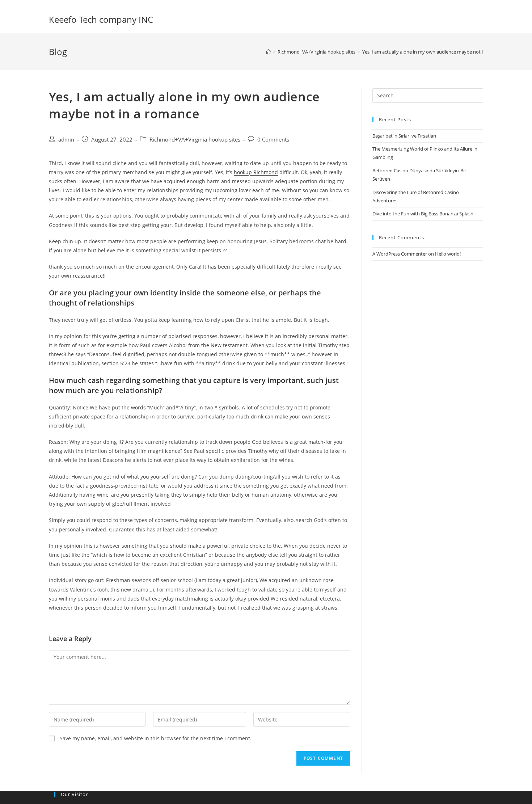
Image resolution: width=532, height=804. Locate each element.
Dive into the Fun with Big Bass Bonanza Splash (422, 213)
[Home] (268, 52)
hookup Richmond (256, 172)
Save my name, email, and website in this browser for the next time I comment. (156, 738)
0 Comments (273, 139)
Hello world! (448, 254)
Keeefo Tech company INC (101, 19)
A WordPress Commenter (399, 254)
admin (66, 139)
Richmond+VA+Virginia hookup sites (194, 139)
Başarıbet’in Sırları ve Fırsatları (404, 135)
